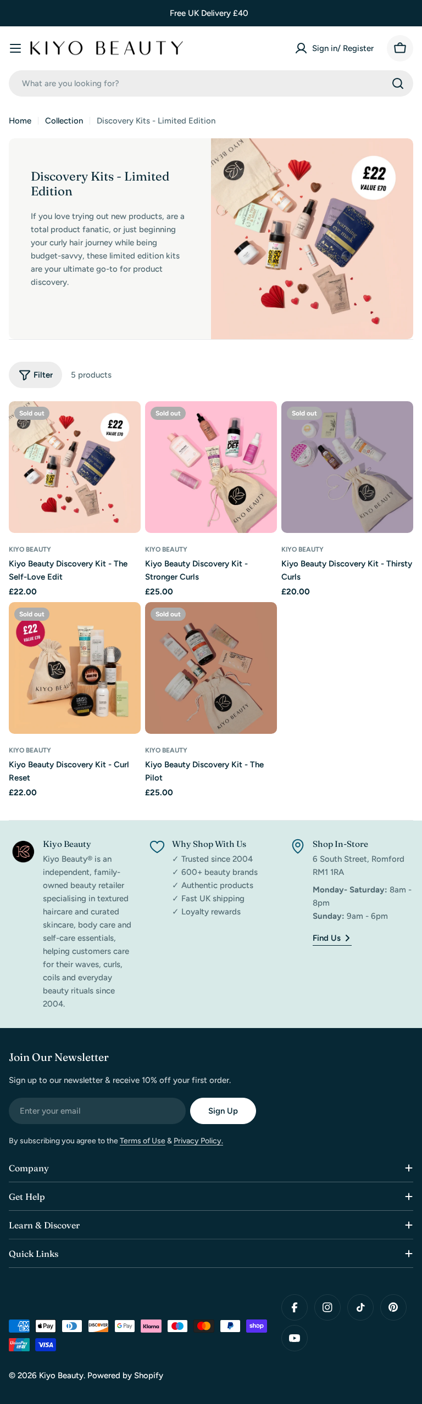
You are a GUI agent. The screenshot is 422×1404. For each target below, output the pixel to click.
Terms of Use (142, 1140)
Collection (64, 121)
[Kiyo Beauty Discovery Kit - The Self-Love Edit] (75, 467)
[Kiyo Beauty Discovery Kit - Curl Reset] (75, 668)
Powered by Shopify (125, 1375)
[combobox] (211, 83)
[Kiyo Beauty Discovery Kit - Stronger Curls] (211, 467)
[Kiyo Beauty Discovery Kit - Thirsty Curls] (347, 467)
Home (20, 121)
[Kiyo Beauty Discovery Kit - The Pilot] (211, 668)
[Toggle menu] (15, 48)
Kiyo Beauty (30, 549)
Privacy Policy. (198, 1140)
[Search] (397, 83)
